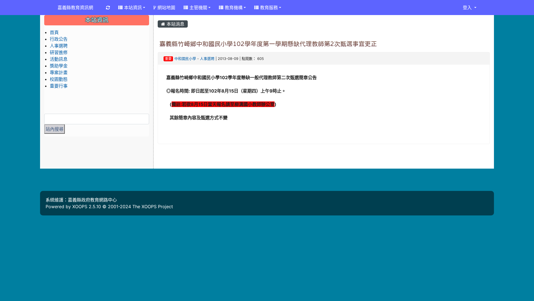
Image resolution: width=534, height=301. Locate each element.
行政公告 (59, 39)
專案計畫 (59, 72)
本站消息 (174, 24)
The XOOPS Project (152, 206)
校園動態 (59, 79)
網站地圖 (165, 7)
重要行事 (59, 86)
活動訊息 (59, 59)
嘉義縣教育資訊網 (75, 7)
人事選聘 (207, 59)
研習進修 (59, 52)
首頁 (54, 32)
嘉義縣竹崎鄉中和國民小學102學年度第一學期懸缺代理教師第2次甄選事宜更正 (268, 44)
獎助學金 (59, 66)
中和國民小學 (185, 59)
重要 (168, 59)
